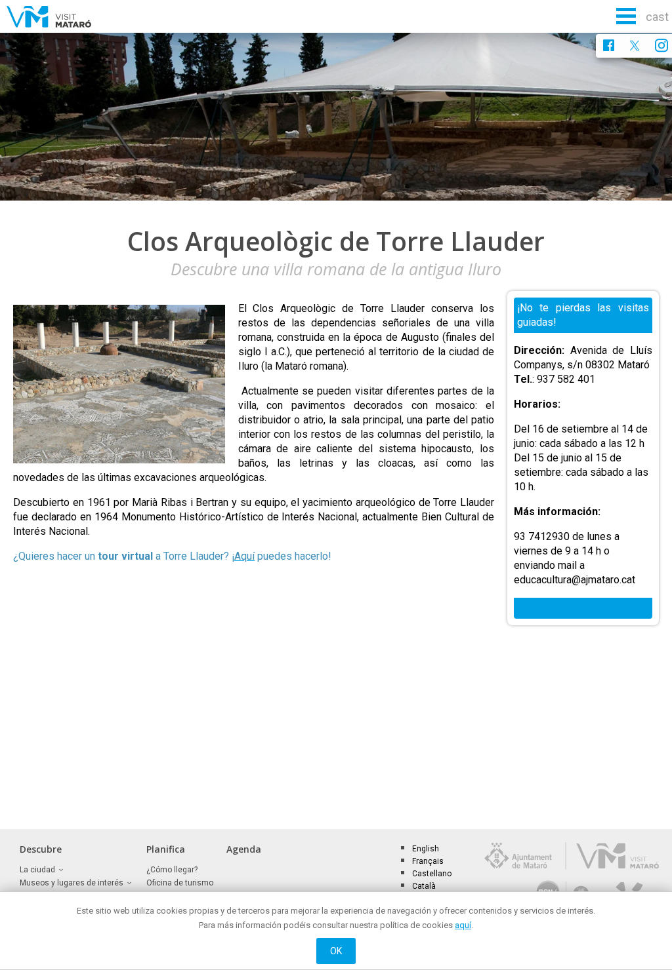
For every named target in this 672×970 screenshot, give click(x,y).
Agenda (243, 849)
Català (424, 886)
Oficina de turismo (179, 882)
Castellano (432, 873)
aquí (463, 925)
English (425, 848)
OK (336, 951)
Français (428, 861)
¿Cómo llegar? (172, 869)
